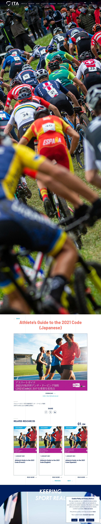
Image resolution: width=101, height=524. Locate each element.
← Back (17, 318)
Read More (90, 520)
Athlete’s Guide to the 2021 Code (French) (24, 461)
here (94, 511)
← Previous (56, 480)
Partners (53, 3)
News (37, 3)
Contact (77, 3)
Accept (74, 520)
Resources (61, 3)
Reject (81, 520)
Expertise (31, 3)
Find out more (88, 508)
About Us (24, 3)
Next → (70, 480)
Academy (69, 3)
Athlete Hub (44, 3)
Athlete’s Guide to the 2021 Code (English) (50, 461)
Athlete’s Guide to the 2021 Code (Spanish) (75, 461)
